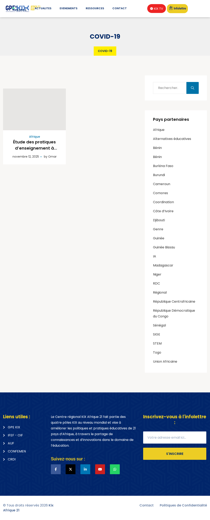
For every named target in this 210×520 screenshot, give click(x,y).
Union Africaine (165, 361)
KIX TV (158, 8)
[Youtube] (100, 469)
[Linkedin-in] (85, 469)
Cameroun (161, 184)
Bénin (157, 147)
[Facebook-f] (56, 469)
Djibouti (159, 220)
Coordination (163, 202)
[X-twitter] (70, 469)
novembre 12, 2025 (26, 157)
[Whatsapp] (115, 469)
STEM (157, 343)
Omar (52, 157)
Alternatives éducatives (172, 138)
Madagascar (163, 265)
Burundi (159, 175)
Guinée (158, 238)
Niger (157, 274)
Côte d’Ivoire (163, 211)
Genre (158, 229)
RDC (156, 283)
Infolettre (180, 8)
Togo (157, 352)
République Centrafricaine (174, 301)
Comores (160, 193)
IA (154, 256)
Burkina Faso (163, 166)
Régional (160, 292)
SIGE (156, 334)
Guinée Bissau (164, 247)
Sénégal (159, 325)
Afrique (34, 137)
